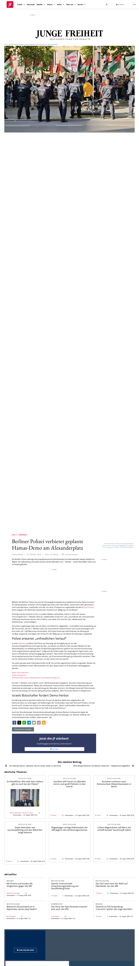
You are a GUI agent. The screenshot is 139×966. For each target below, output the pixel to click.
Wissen (49, 4)
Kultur (59, 4)
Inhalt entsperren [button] (19, 675)
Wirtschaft (31, 4)
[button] (106, 4)
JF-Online (53, 815)
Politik (19, 4)
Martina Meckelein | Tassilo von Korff (21, 813)
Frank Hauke (55, 916)
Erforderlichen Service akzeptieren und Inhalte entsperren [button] (36, 678)
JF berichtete (88, 607)
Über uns (69, 4)
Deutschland (17, 554)
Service (80, 4)
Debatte (40, 4)
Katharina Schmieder (13, 893)
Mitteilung (23, 643)
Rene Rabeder (11, 916)
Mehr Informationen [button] (20, 672)
